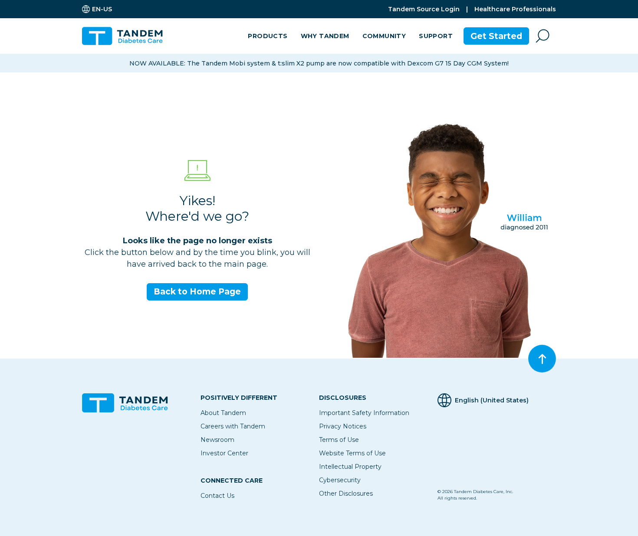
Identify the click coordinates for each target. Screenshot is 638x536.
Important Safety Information (364, 413)
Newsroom (217, 440)
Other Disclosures (346, 493)
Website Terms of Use (352, 453)
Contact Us (217, 496)
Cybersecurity (340, 480)
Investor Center (224, 453)
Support (436, 36)
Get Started (496, 36)
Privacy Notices (342, 426)
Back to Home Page (197, 292)
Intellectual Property (350, 467)
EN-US (102, 9)
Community (384, 36)
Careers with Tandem (233, 426)
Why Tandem (325, 36)
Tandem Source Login (424, 9)
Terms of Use (339, 440)
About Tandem (223, 413)
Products (267, 36)
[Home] (126, 36)
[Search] (542, 36)
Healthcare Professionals (515, 9)
